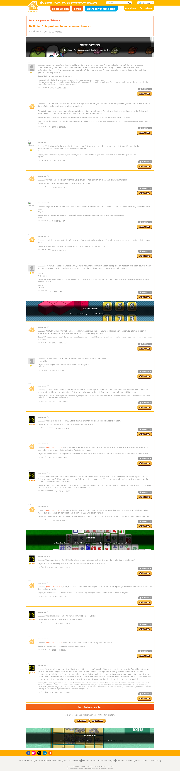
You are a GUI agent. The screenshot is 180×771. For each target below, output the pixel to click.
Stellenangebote (133, 760)
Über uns (120, 760)
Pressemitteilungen (106, 760)
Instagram (34, 753)
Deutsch (146, 3)
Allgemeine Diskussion (49, 20)
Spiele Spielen (60, 8)
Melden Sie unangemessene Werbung (64, 760)
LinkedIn (45, 753)
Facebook (29, 753)
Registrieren (146, 8)
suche (130, 3)
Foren (77, 8)
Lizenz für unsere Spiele (101, 8)
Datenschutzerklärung (151, 760)
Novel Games (33, 6)
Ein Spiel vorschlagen (28, 760)
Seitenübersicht (89, 760)
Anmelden (130, 8)
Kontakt (42, 760)
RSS (50, 753)
